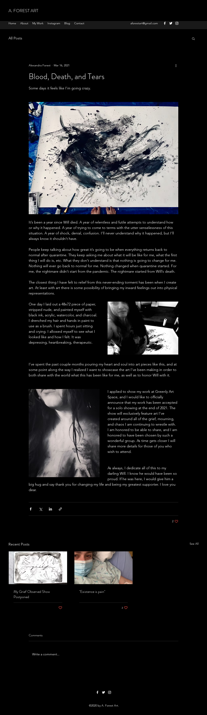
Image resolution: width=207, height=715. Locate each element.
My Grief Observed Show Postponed (32, 594)
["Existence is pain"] (103, 567)
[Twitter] (171, 23)
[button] (193, 38)
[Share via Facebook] (31, 509)
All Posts (15, 38)
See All (194, 544)
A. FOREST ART (23, 10)
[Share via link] (60, 509)
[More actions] (175, 65)
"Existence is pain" (92, 591)
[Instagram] (177, 23)
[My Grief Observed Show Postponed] (38, 567)
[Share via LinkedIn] (50, 509)
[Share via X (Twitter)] (40, 509)
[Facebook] (165, 23)
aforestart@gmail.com (144, 23)
